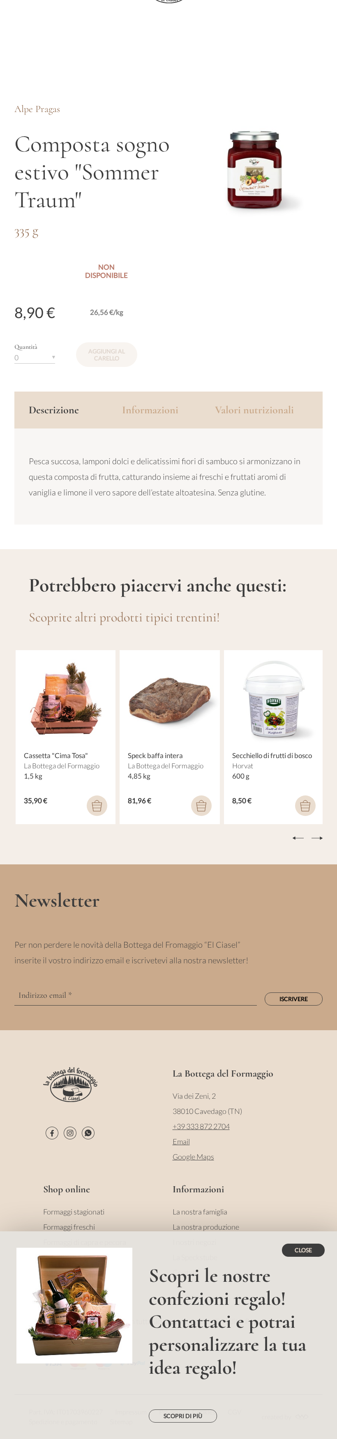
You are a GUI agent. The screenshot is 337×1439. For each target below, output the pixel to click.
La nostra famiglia (200, 1211)
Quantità (25, 347)
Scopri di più (183, 1415)
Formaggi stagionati (73, 1211)
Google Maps (193, 1156)
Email (181, 1141)
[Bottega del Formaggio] (70, 1084)
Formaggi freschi (69, 1226)
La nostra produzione (206, 1226)
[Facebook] (52, 1133)
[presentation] (298, 838)
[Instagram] (70, 1133)
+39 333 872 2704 (201, 1126)
